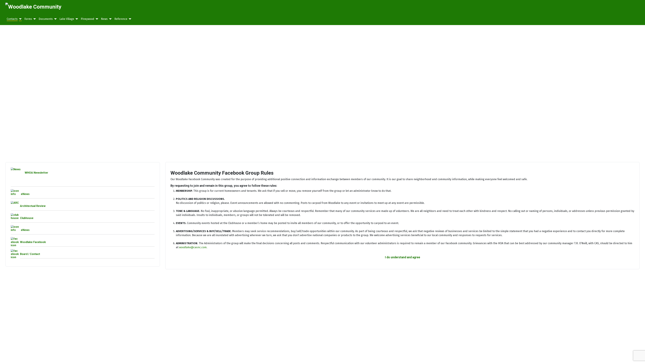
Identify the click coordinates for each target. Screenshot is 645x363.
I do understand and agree (402, 257)
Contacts (12, 19)
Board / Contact (30, 254)
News (104, 19)
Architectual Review (33, 206)
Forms (28, 19)
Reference (120, 19)
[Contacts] (20, 19)
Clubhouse (26, 218)
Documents (46, 19)
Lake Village (66, 19)
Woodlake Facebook (33, 242)
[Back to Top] (639, 356)
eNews (25, 194)
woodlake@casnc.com (193, 247)
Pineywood (87, 19)
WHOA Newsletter (36, 172)
